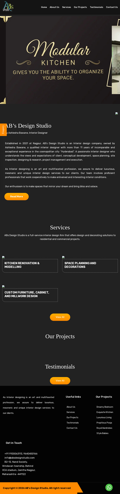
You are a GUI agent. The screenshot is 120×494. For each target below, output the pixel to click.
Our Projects (80, 7)
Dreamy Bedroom (105, 407)
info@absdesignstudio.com (19, 457)
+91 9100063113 (13, 453)
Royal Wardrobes (104, 428)
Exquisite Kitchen (105, 412)
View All (60, 317)
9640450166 (30, 453)
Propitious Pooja (104, 423)
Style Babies (102, 433)
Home (44, 7)
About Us (54, 7)
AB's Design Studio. (37, 488)
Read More (16, 196)
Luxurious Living (104, 417)
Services (66, 7)
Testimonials (96, 7)
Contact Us (112, 7)
